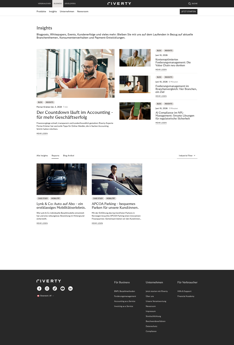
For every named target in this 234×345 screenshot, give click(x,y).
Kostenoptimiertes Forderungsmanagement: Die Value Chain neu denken (173, 62)
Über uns (150, 296)
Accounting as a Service (124, 301)
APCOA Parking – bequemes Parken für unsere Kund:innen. (115, 205)
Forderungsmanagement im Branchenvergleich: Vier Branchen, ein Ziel (176, 89)
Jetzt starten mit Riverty (157, 291)
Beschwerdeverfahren (155, 321)
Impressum (151, 311)
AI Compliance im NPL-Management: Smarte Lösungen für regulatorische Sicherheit (175, 115)
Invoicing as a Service (123, 306)
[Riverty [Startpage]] (118, 3)
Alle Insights (42, 156)
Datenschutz (151, 326)
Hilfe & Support (184, 291)
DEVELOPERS (70, 4)
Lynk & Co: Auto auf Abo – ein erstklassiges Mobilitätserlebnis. (61, 205)
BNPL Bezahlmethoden (124, 291)
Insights (53, 11)
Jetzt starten (188, 12)
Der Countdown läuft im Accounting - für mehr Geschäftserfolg (75, 115)
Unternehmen (67, 11)
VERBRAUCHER (44, 4)
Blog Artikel (68, 156)
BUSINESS (58, 4)
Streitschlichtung (153, 316)
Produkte (41, 11)
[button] (187, 155)
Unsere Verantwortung (156, 301)
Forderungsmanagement (125, 296)
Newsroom (82, 11)
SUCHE (194, 4)
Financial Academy (185, 296)
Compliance (151, 331)
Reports (55, 156)
